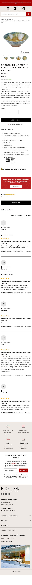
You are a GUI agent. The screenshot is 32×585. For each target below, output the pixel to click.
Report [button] (18, 251)
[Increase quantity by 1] (16, 112)
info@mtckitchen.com (7, 505)
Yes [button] (15, 251)
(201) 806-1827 (5, 502)
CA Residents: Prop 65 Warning (14, 169)
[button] (16, 124)
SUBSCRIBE (23, 470)
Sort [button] (2, 210)
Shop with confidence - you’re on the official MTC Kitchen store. (16, 2)
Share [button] (22, 251)
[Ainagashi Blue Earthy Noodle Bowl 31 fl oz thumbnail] (6, 58)
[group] (16, 194)
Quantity (3, 108)
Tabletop (8, 19)
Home (2, 19)
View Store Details (7, 541)
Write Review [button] (16, 203)
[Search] (28, 14)
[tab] (16, 216)
